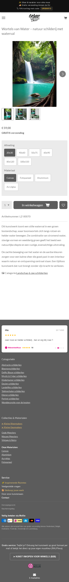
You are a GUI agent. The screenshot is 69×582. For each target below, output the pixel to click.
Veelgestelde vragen (11, 486)
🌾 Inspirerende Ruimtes (14, 483)
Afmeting (9, 145)
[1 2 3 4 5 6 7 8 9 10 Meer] (7, 205)
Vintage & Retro (9, 440)
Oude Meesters (9, 432)
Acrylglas (11, 186)
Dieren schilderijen (10, 395)
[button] (8, 114)
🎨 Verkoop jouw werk (13, 490)
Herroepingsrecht (8, 505)
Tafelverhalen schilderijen (13, 391)
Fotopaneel (25, 177)
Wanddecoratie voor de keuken (16, 402)
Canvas (10, 177)
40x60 (22, 152)
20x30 (10, 152)
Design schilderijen (10, 383)
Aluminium (42, 177)
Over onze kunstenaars (12, 494)
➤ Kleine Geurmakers (12, 427)
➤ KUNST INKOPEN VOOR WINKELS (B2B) (34, 556)
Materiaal (9, 170)
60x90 (47, 152)
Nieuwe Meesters (10, 436)
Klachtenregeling (8, 509)
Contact (5, 497)
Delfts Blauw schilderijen (13, 372)
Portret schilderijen (10, 398)
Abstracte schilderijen (12, 365)
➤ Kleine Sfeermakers (12, 423)
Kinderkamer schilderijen (13, 380)
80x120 (10, 161)
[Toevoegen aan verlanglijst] (63, 205)
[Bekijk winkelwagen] (65, 17)
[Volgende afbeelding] (62, 74)
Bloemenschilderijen (11, 368)
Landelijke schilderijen (12, 387)
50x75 (34, 152)
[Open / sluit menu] (3, 17)
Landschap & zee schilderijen (32, 272)
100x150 (24, 161)
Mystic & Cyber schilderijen (14, 376)
